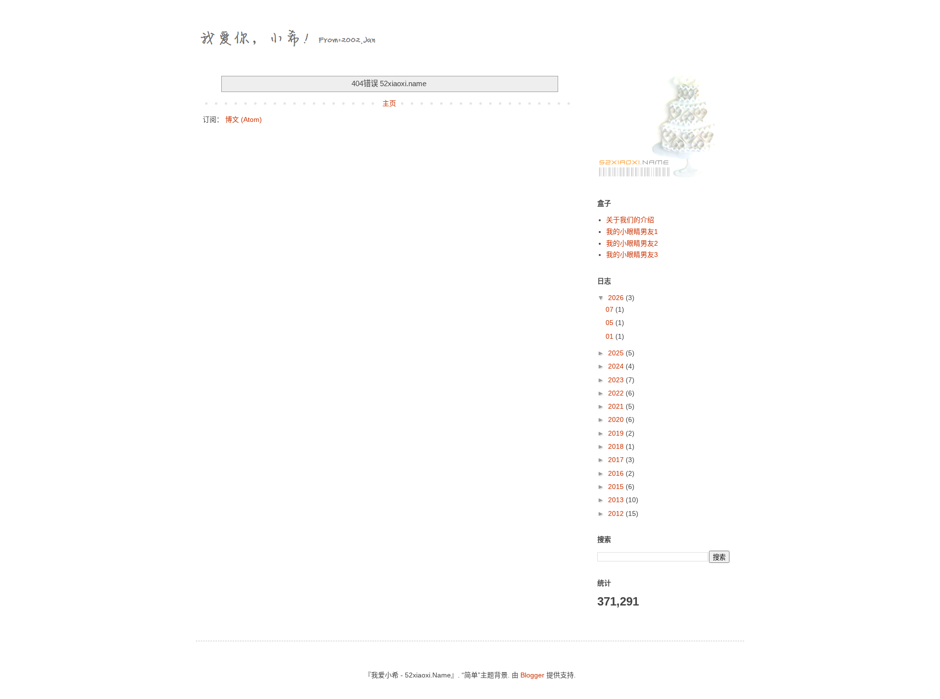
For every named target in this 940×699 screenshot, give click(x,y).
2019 (617, 433)
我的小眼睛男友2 (632, 243)
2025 (617, 353)
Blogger (532, 675)
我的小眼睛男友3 (632, 254)
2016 (617, 473)
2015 (617, 486)
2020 (617, 419)
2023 (617, 380)
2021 (617, 406)
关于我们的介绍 (630, 220)
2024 (617, 366)
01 (610, 336)
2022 (617, 393)
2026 (617, 298)
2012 (617, 513)
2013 (617, 500)
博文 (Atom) (243, 119)
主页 (389, 103)
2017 (617, 460)
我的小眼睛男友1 (632, 231)
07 (610, 309)
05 (610, 322)
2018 (617, 446)
